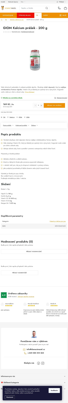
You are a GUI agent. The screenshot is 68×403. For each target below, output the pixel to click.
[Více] (63, 15)
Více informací (29, 92)
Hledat (46, 8)
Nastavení (9, 397)
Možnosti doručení (62, 98)
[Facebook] (38, 363)
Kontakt (3, 2)
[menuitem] (9, 15)
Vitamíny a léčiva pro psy (58, 221)
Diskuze (33, 125)
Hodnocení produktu (21, 125)
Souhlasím (54, 390)
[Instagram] (42, 363)
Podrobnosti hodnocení (27, 32)
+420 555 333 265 (59, 8)
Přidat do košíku (54, 105)
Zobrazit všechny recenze (26, 297)
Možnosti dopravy (13, 2)
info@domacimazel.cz (36, 349)
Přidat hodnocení (34, 251)
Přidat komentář (19, 273)
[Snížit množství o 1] (35, 105)
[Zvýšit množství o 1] (41, 105)
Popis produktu (7, 125)
